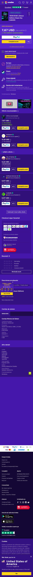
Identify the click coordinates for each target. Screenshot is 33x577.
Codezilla (8, 193)
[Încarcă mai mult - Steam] (3, 72)
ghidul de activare (15, 74)
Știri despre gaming (7, 488)
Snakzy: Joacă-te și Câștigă (8, 494)
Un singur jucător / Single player (18, 285)
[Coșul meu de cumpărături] (27, 2)
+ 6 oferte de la (16, 47)
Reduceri (4, 480)
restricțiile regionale (16, 66)
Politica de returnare (22, 480)
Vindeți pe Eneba (6, 502)
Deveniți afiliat (5, 492)
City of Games (10, 157)
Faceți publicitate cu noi (8, 504)
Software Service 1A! (12, 176)
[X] (20, 502)
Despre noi (4, 460)
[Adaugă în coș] (29, 41)
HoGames (9, 134)
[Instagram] (23, 502)
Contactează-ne (6, 462)
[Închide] (31, 557)
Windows (4, 374)
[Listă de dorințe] (23, 2)
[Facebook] (18, 502)
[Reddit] (28, 502)
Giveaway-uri (5, 490)
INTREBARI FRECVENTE (23, 474)
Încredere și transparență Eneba (10, 466)
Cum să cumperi (6, 474)
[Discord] (26, 502)
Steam (19, 73)
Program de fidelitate (7, 478)
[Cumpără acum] (16, 37)
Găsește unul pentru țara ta (13, 67)
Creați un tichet (21, 478)
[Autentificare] (31, 2)
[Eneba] (9, 2)
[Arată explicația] (18, 136)
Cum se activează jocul (23, 476)
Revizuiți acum (16, 271)
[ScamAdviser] (11, 237)
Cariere (3, 464)
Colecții (4, 476)
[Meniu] (2, 2)
